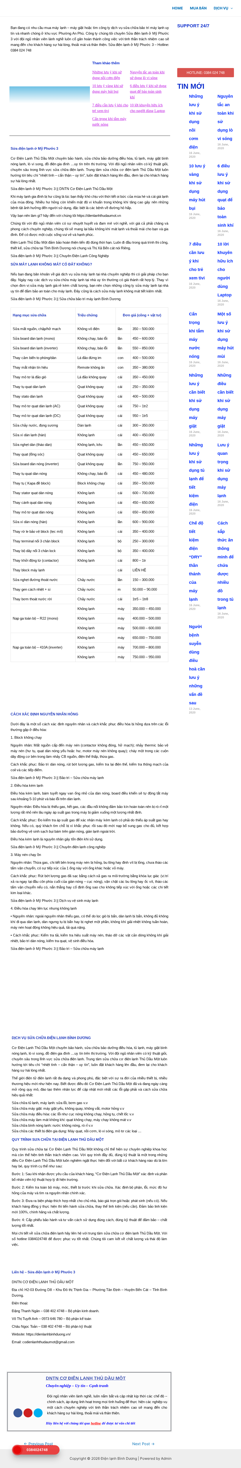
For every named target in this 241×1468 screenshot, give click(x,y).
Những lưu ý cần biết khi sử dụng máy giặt (197, 400)
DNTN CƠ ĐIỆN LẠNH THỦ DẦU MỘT (86, 1378)
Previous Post (38, 1444)
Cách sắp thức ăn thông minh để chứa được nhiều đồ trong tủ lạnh (225, 565)
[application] (230, 8)
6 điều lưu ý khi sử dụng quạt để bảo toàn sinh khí (148, 91)
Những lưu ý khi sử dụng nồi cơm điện (196, 121)
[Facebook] (17, 1412)
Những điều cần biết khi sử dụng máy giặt (225, 400)
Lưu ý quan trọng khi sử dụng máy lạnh (223, 470)
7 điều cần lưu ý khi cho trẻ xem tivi (197, 261)
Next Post (143, 1444)
